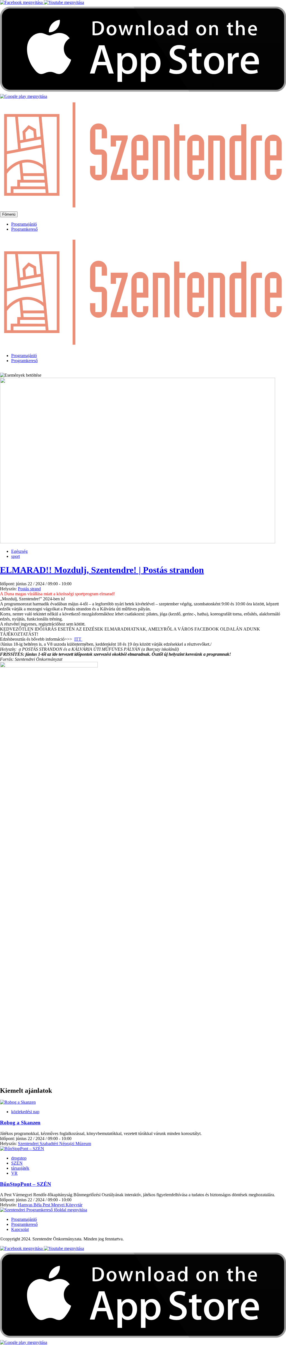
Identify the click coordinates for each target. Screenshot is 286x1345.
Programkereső (24, 229)
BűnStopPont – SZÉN (25, 1184)
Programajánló (24, 224)
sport (15, 556)
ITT (78, 639)
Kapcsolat (20, 1229)
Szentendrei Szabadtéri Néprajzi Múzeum (54, 1143)
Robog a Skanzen (20, 1122)
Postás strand (29, 588)
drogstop (19, 1158)
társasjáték (20, 1168)
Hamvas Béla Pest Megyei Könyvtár (50, 1204)
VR (14, 1173)
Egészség (19, 551)
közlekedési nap (25, 1111)
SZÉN (17, 1163)
